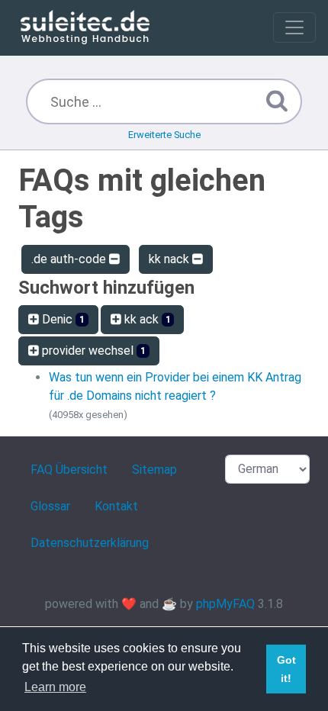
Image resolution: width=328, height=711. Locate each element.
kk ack (146, 319)
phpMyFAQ (225, 604)
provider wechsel (92, 350)
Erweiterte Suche (164, 134)
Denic (62, 319)
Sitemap (154, 469)
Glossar (50, 506)
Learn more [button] (55, 686)
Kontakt (116, 506)
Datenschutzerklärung (90, 543)
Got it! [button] (286, 669)
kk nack (170, 259)
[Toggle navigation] (294, 27)
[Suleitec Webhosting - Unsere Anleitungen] (85, 27)
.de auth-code (70, 259)
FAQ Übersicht (69, 469)
